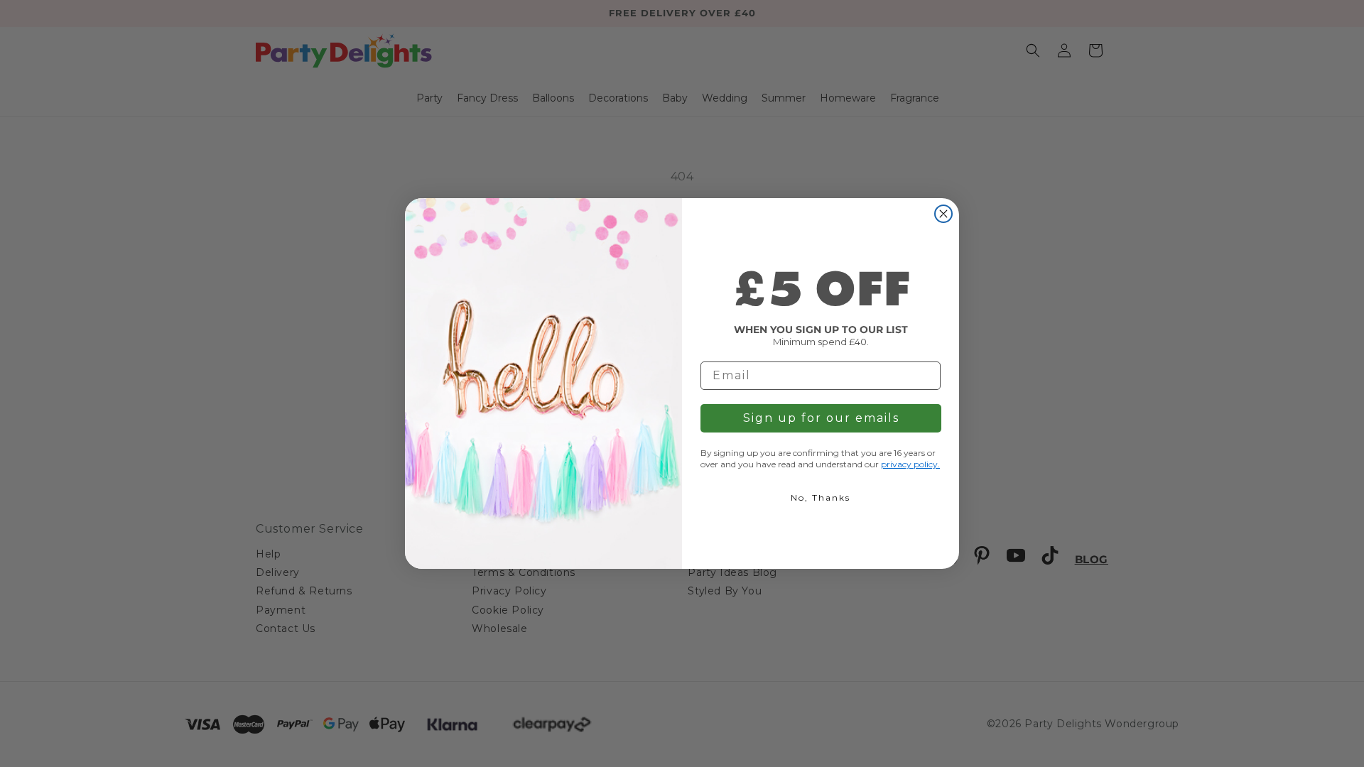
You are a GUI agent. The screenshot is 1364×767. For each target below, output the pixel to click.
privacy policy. (910, 464)
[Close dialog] (943, 213)
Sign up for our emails (821, 418)
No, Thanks (820, 497)
